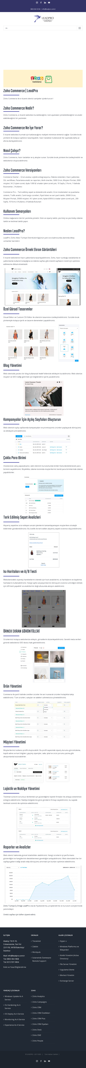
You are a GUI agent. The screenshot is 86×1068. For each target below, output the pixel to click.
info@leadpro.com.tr (49, 9)
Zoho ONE (36, 1035)
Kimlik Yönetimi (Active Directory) (69, 957)
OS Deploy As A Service (14, 1014)
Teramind (36, 941)
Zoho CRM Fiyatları (40, 1024)
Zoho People (37, 1041)
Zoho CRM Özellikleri (41, 1013)
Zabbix (35, 946)
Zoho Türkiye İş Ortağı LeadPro (16, 906)
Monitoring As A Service (15, 1019)
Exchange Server (67, 981)
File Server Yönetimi (68, 964)
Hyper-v (63, 941)
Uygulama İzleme (67, 969)
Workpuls (36, 952)
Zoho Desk (37, 1029)
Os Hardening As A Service (12, 1007)
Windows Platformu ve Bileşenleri (69, 948)
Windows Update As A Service (14, 998)
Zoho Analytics (38, 996)
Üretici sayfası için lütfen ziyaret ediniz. (19, 914)
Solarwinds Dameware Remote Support (41, 959)
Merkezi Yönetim (67, 975)
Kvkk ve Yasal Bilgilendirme (14, 967)
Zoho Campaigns (39, 1002)
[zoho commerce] (43, 71)
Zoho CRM (36, 1007)
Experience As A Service (14, 1025)
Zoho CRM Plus (38, 1018)
